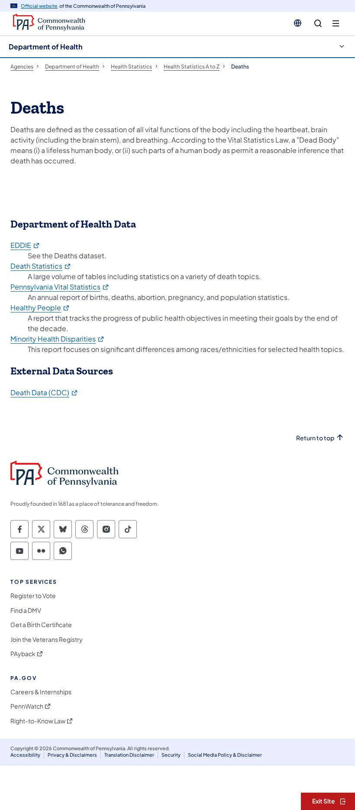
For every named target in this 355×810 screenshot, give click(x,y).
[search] (318, 23)
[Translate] (298, 23)
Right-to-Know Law (37, 721)
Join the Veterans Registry (46, 639)
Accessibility (25, 755)
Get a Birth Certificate (41, 624)
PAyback (23, 653)
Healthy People (40, 307)
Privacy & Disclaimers (72, 755)
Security (171, 755)
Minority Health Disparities (57, 338)
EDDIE (25, 245)
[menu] (336, 23)
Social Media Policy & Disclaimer (225, 755)
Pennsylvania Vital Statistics (60, 286)
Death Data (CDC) (44, 392)
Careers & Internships (40, 692)
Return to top (315, 438)
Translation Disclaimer (129, 755)
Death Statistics (40, 265)
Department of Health (45, 46)
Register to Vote (33, 595)
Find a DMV (25, 610)
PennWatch (26, 706)
